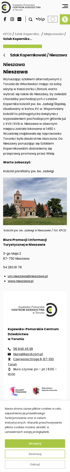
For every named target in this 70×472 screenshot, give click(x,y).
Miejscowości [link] (54, 34)
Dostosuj (35, 454)
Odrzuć (35, 464)
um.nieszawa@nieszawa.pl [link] (28, 276)
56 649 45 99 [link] (23, 349)
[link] (65, 19)
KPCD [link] (7, 34)
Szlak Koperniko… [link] (28, 34)
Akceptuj (35, 443)
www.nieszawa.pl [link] (20, 281)
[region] (35, 436)
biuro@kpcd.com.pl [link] (28, 354)
